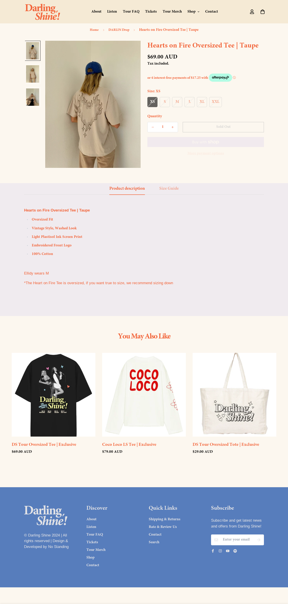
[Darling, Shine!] (42, 11)
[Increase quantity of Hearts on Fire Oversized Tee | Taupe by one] (172, 127)
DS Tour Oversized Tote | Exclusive (226, 444)
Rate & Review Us (163, 527)
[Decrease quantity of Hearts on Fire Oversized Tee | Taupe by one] (153, 127)
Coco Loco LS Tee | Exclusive (129, 444)
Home (94, 30)
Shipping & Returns (164, 519)
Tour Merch (172, 12)
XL (202, 102)
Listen (112, 12)
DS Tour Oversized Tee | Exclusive (44, 444)
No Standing (58, 547)
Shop (191, 12)
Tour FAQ (131, 12)
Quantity (154, 116)
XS (152, 102)
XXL (215, 102)
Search (154, 542)
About (96, 12)
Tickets (151, 12)
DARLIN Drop (118, 30)
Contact (211, 12)
